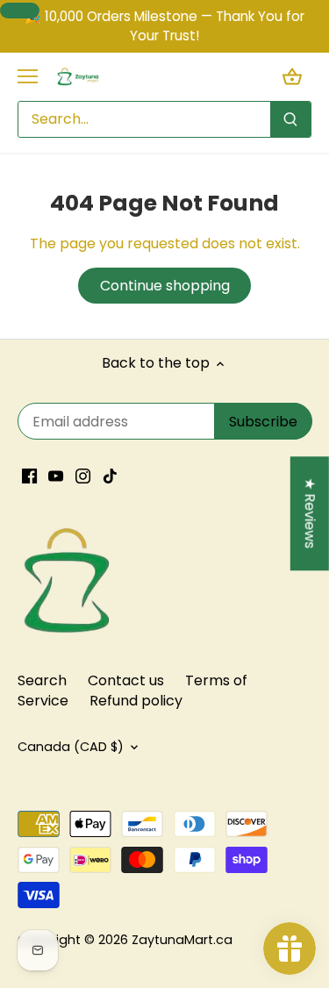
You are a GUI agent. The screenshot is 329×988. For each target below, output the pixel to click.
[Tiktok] (110, 475)
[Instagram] (82, 475)
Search (42, 680)
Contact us (126, 680)
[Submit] (290, 119)
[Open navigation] (28, 76)
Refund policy (135, 701)
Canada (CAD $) (71, 747)
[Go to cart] (292, 77)
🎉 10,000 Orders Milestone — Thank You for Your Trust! (164, 26)
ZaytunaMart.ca (182, 940)
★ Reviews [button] (310, 513)
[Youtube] (55, 475)
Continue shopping (165, 286)
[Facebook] (29, 475)
